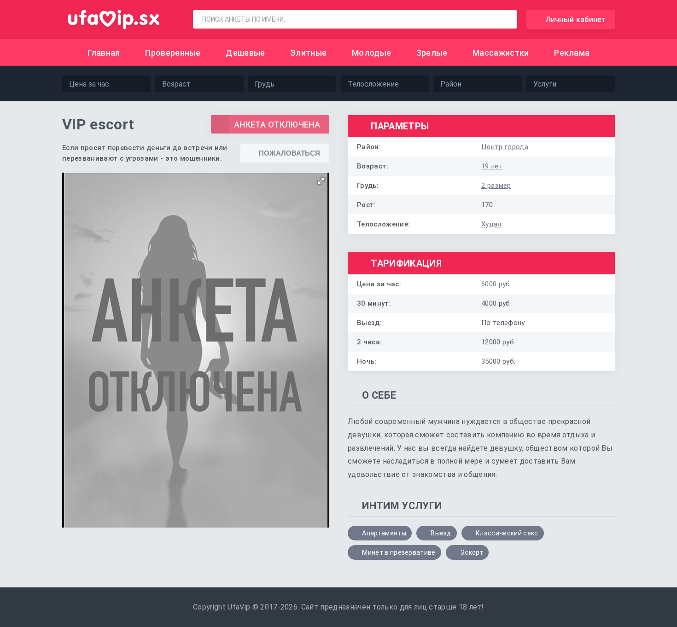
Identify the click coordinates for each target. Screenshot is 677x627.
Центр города (504, 147)
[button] (321, 181)
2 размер (496, 185)
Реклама (571, 53)
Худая (491, 224)
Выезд (441, 533)
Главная (104, 53)
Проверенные (173, 53)
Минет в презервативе (398, 552)
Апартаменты (384, 533)
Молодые (371, 53)
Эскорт (471, 552)
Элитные (308, 53)
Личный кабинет (575, 19)
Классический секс (507, 533)
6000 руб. (496, 284)
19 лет (492, 166)
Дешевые (245, 53)
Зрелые (432, 53)
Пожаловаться (289, 153)
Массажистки (501, 53)
